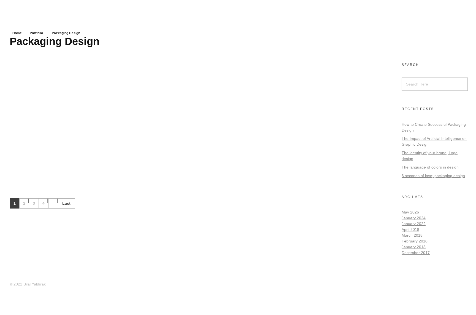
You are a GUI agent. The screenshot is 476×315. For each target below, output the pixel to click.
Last (66, 203)
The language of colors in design (430, 167)
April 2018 (410, 229)
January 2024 (414, 218)
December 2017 (416, 252)
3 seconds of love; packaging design (433, 175)
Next (53, 203)
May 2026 (410, 212)
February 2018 (415, 241)
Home (17, 33)
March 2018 (412, 235)
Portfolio (36, 33)
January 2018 (414, 247)
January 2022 (414, 223)
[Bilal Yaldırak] (51, 14)
